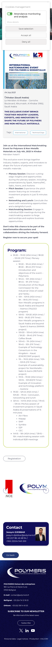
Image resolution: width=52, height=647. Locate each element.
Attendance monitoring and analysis (27, 15)
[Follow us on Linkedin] (26, 630)
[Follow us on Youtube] (32, 630)
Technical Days (38, 133)
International (20, 133)
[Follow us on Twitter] (20, 630)
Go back (10, 555)
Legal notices (22, 639)
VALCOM (44, 639)
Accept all (26, 35)
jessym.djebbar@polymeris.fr (20, 535)
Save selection (26, 28)
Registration (14, 458)
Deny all (26, 41)
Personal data (10, 639)
